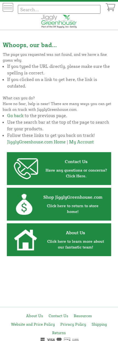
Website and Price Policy (33, 324)
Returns (59, 332)
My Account (81, 142)
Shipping (99, 324)
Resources (83, 315)
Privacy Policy (73, 324)
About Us (34, 315)
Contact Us (58, 315)
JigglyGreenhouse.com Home (36, 142)
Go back (15, 115)
